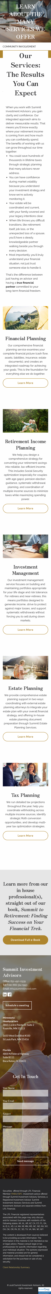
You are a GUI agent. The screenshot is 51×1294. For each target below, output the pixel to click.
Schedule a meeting (17, 1005)
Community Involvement (19, 46)
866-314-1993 (20, 984)
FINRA (14, 1194)
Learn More (25, 382)
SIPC (20, 1194)
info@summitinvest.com (23, 988)
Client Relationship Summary (16, 1267)
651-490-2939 (18, 981)
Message (18, 1126)
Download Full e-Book (25, 939)
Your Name (20, 1088)
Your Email (19, 1100)
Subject (18, 1113)
